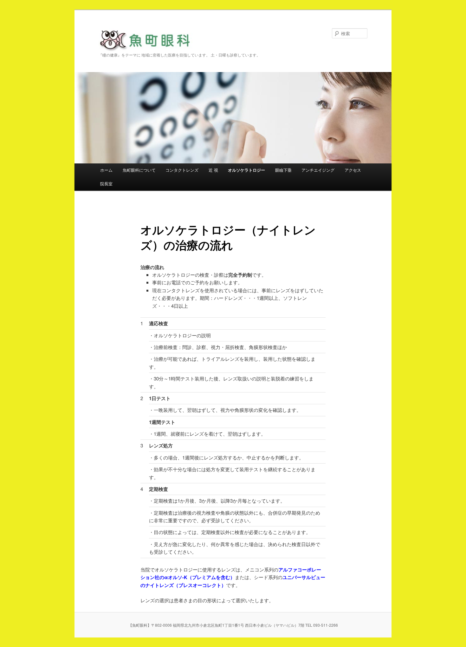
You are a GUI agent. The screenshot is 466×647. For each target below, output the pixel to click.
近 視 (213, 170)
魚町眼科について (139, 170)
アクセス (353, 170)
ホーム (106, 170)
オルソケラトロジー (246, 170)
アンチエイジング (317, 170)
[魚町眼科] (147, 45)
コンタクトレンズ (181, 170)
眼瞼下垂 (283, 170)
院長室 (106, 184)
